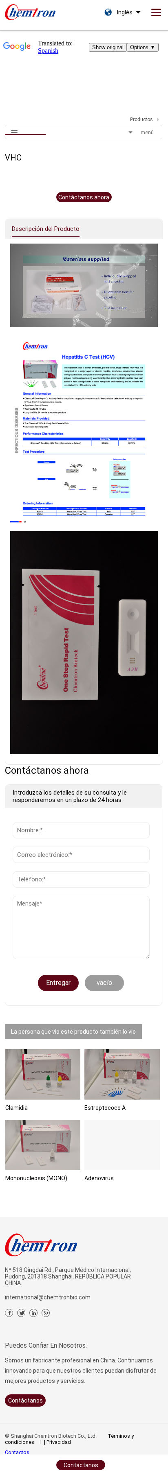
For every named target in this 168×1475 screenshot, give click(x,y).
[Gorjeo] (21, 1313)
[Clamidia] (43, 1074)
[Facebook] (9, 1313)
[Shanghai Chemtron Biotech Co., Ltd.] (30, 10)
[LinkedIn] (33, 1313)
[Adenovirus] (122, 1145)
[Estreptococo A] (122, 1074)
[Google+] (46, 1313)
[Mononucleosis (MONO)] (43, 1145)
